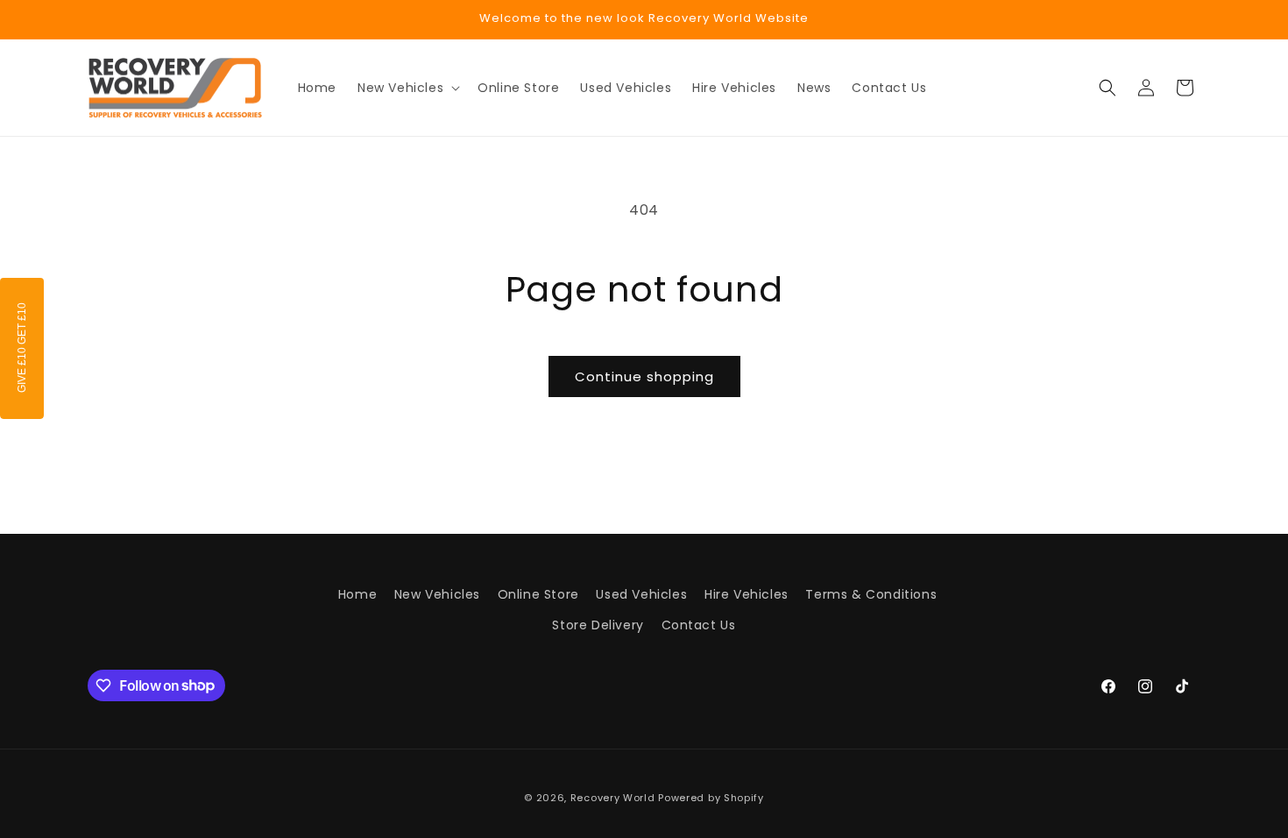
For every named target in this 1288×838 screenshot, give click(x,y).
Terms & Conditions (871, 594)
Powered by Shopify (711, 798)
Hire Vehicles (746, 594)
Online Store (538, 594)
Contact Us (699, 625)
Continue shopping (644, 376)
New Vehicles (437, 594)
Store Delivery (597, 625)
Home (357, 594)
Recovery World (612, 798)
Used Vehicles (641, 594)
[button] (407, 87)
